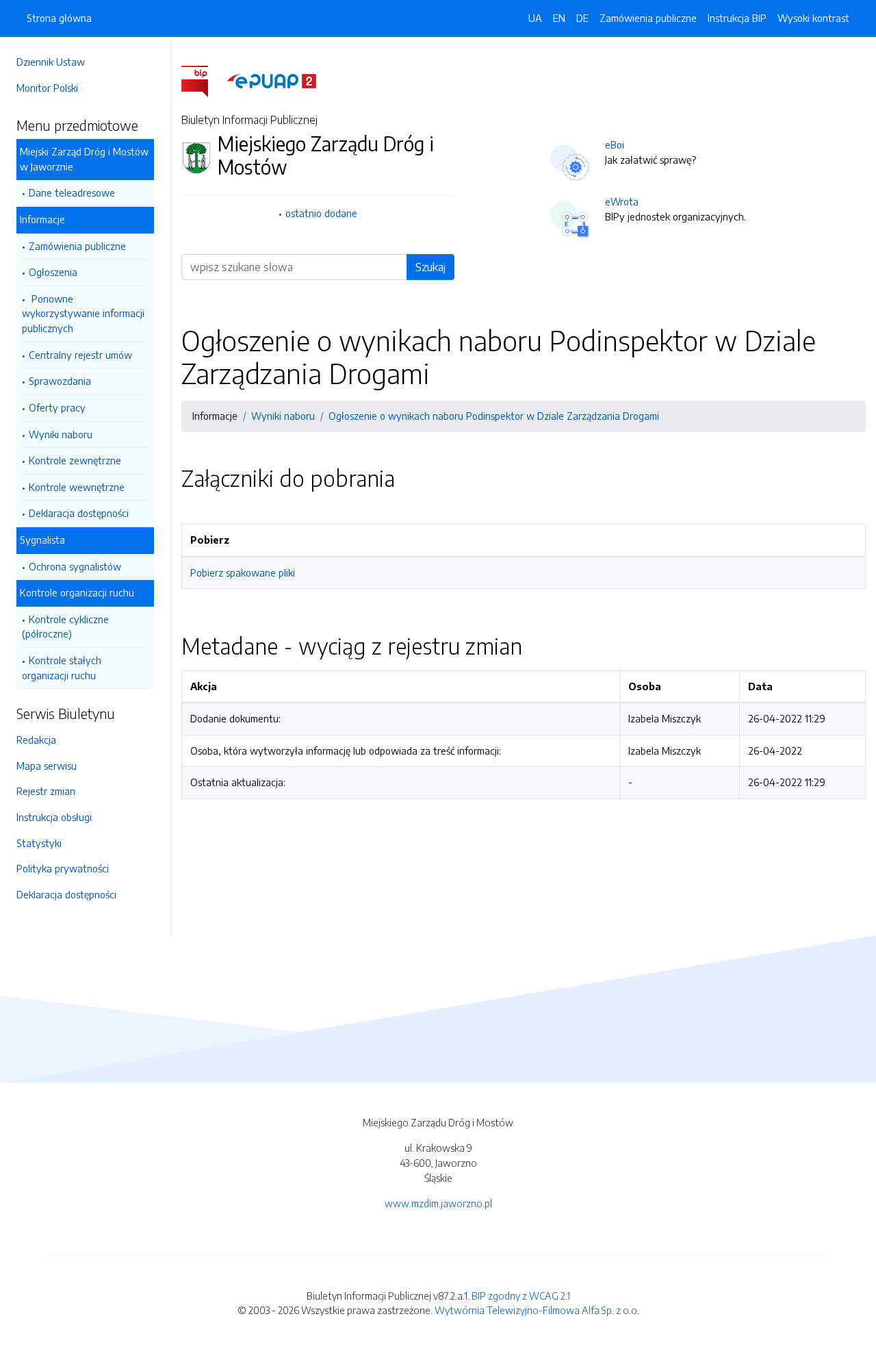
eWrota (622, 201)
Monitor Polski (47, 87)
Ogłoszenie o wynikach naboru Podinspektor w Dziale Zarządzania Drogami (493, 415)
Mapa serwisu (46, 765)
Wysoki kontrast (813, 18)
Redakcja (36, 739)
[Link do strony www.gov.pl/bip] (202, 80)
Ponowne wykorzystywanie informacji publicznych (83, 313)
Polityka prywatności (62, 868)
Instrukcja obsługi (54, 817)
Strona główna (59, 18)
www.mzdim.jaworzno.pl (438, 1203)
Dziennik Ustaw (50, 61)
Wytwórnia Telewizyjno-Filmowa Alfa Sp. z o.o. (537, 1310)
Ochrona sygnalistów (75, 566)
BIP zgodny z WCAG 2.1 (521, 1295)
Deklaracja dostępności (79, 513)
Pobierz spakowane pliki (242, 572)
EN (559, 18)
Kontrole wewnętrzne (77, 487)
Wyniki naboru (60, 434)
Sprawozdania (60, 381)
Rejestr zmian (45, 791)
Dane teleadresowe (72, 192)
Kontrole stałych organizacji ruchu (61, 667)
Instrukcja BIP (737, 18)
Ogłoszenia (53, 272)
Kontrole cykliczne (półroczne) (65, 626)
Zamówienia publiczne (77, 246)
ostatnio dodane (321, 213)
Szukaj (430, 267)
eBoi (614, 144)
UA (535, 18)
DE (582, 18)
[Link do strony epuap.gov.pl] (271, 80)
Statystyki (39, 843)
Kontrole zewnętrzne (75, 460)
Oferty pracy (57, 407)
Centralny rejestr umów (80, 355)
